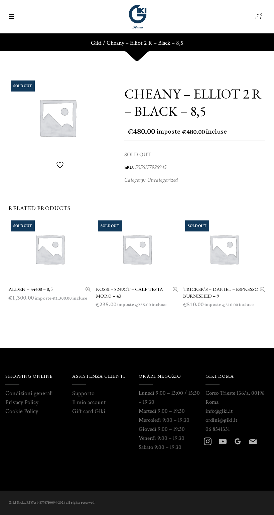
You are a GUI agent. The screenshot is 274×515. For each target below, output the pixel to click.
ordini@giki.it (221, 420)
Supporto (83, 393)
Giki (96, 43)
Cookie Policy (21, 411)
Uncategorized (162, 180)
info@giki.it (219, 411)
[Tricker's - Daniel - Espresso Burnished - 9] (262, 290)
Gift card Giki (88, 411)
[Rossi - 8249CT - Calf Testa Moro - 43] (175, 290)
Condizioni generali (29, 393)
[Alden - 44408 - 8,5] (88, 290)
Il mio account (89, 402)
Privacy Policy (21, 402)
